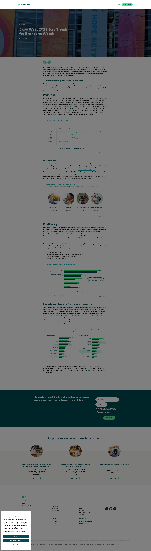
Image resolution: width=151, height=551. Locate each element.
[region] (16, 530)
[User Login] (116, 5)
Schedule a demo (127, 4)
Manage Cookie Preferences (16, 544)
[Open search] (119, 4)
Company (99, 4)
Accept (16, 536)
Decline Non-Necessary (16, 540)
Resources (88, 4)
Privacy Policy (20, 523)
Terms (6, 533)
